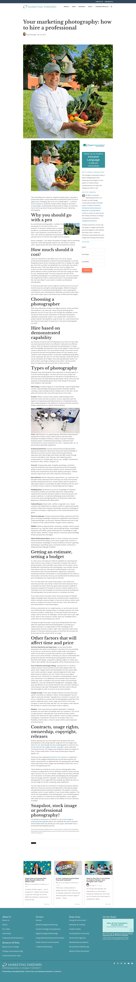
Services (66, 6)
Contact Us (57, 971)
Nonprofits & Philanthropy (79, 947)
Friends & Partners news (11, 956)
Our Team (6, 929)
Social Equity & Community (79, 933)
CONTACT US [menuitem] (99, 1)
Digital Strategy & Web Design (47, 933)
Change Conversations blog (12, 951)
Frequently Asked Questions (12, 938)
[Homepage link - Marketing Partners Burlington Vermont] (22, 966)
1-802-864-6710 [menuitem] (109, 1)
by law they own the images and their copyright (47, 747)
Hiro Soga (91, 885)
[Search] (111, 6)
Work (73, 6)
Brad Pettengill (31, 35)
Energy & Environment (77, 920)
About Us (5, 920)
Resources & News (11, 942)
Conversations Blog (101, 6)
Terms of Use (30, 971)
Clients (4, 925)
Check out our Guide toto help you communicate (93, 160)
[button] (114, 963)
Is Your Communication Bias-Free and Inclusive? (67, 879)
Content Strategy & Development (48, 929)
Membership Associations (78, 942)
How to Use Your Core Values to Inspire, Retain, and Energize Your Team (98, 880)
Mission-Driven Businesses (79, 951)
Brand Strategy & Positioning (46, 925)
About (90, 6)
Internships (6, 933)
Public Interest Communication (47, 942)
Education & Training (77, 925)
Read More (47, 904)
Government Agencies (77, 938)
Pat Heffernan (42, 884)
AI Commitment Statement (44, 971)
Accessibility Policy (18, 971)
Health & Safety (75, 929)
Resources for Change (10, 947)
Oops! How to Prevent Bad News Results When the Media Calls (35, 880)
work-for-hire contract (59, 757)
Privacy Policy (6, 971)
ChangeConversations (89, 221)
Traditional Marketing (44, 947)
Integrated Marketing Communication (50, 938)
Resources (82, 6)
